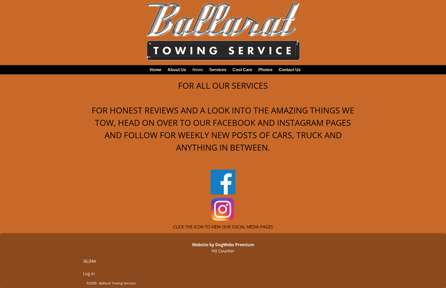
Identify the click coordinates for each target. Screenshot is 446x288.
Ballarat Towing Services (117, 283)
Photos (265, 70)
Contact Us (290, 70)
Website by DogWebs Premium (223, 245)
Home (155, 70)
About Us (177, 70)
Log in (89, 273)
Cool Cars (242, 70)
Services (217, 70)
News (197, 70)
